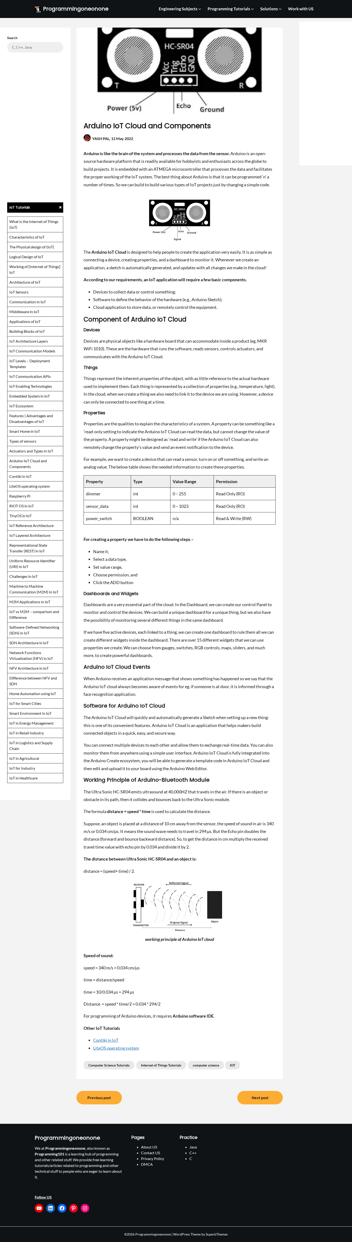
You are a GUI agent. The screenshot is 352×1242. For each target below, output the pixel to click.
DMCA (147, 1164)
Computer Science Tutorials (109, 1065)
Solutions (269, 8)
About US (149, 1147)
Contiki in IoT (106, 1040)
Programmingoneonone (75, 9)
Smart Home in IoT (24, 431)
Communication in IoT (27, 301)
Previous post (99, 1097)
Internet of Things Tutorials (161, 1065)
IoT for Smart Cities (25, 703)
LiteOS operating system (116, 1048)
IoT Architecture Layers (28, 341)
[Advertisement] (35, 127)
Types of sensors (22, 441)
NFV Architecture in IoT (29, 668)
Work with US (300, 8)
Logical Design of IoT (26, 256)
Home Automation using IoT (32, 693)
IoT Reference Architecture (31, 525)
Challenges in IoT (23, 576)
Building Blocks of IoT (27, 331)
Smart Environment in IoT (30, 713)
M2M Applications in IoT (29, 601)
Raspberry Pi (19, 496)
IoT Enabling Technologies (30, 386)
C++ (192, 1152)
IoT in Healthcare (23, 778)
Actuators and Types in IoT (31, 451)
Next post (260, 1097)
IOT (232, 1065)
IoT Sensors (18, 292)
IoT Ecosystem (21, 406)
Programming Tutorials (229, 8)
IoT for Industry (22, 768)
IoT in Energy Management (31, 723)
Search (12, 38)
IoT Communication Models (32, 351)
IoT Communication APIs (30, 376)
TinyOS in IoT (20, 515)
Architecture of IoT (24, 282)
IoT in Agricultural (24, 758)
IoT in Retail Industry (26, 733)
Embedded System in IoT (29, 396)
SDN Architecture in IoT (29, 642)
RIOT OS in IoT (21, 506)
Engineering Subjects (178, 8)
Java (193, 1147)
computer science (206, 1065)
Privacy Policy (152, 1158)
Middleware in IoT (24, 311)
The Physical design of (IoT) (31, 247)
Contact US (150, 1152)
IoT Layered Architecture (29, 535)
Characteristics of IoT (27, 237)
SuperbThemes (217, 1234)
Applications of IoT (24, 321)
